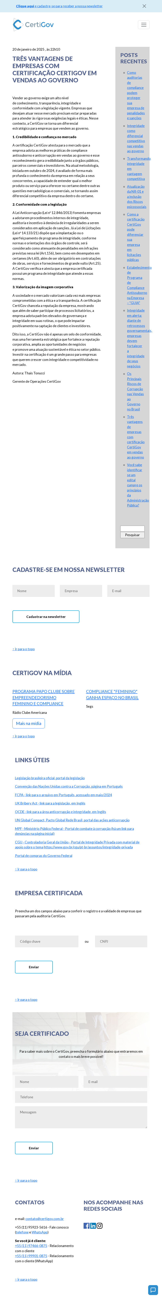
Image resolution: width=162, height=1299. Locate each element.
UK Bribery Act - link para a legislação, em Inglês (50, 803)
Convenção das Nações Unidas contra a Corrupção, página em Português (69, 786)
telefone (22, 1232)
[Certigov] (33, 25)
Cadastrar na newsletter (46, 617)
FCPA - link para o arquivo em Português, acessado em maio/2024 (63, 795)
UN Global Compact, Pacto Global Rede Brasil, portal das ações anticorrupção (72, 820)
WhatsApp (39, 1232)
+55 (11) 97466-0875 (31, 1246)
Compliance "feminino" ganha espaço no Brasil (112, 694)
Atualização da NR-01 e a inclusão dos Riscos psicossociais (136, 196)
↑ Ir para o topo (23, 649)
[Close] (144, 6)
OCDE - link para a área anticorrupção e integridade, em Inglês (60, 812)
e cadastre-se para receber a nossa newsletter (59, 6)
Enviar (34, 967)
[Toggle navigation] (144, 24)
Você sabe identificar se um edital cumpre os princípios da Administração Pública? (138, 485)
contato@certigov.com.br (44, 1219)
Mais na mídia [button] (28, 723)
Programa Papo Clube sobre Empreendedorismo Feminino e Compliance (43, 697)
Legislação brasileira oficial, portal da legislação (50, 778)
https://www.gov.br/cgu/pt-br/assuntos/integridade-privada (88, 847)
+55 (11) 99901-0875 (31, 1256)
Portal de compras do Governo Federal (43, 856)
